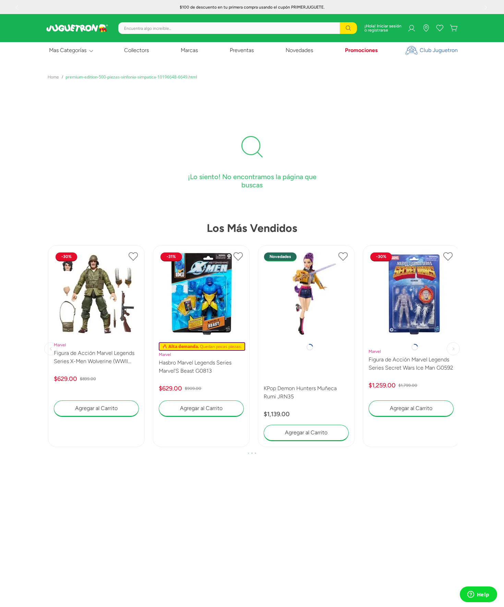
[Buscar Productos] (348, 28)
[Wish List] (440, 28)
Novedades (299, 50)
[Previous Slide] (17, 7)
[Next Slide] (486, 7)
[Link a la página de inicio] (53, 77)
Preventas (242, 50)
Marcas (189, 50)
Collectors (136, 50)
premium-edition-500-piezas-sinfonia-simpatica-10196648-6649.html (131, 77)
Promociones (361, 50)
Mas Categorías (67, 50)
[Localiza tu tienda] (426, 28)
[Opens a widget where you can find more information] (478, 595)
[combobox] (237, 28)
